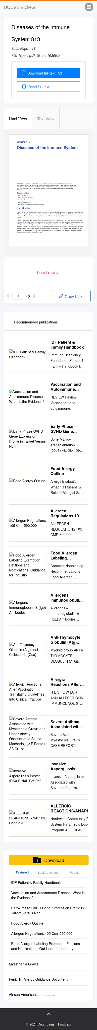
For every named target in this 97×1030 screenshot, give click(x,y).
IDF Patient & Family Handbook (67, 345)
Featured (22, 872)
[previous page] (8, 296)
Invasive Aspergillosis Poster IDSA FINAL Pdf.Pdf (63, 766)
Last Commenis (48, 872)
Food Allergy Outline (62, 471)
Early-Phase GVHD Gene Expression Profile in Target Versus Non (65, 429)
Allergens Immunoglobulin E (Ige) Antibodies (67, 598)
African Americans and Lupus (32, 994)
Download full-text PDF (45, 73)
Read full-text (38, 86)
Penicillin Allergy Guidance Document (38, 979)
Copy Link (73, 296)
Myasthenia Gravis (23, 963)
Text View (45, 119)
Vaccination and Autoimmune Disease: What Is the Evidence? (66, 387)
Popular (75, 872)
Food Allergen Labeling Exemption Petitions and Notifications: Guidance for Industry (63, 555)
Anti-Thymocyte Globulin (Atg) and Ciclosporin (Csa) (65, 640)
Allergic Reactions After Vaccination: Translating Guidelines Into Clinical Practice (65, 682)
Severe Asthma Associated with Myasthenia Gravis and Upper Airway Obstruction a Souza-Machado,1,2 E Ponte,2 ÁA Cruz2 (67, 724)
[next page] (34, 296)
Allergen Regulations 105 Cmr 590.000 (65, 513)
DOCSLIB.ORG (19, 7)
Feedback (64, 1024)
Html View (18, 119)
